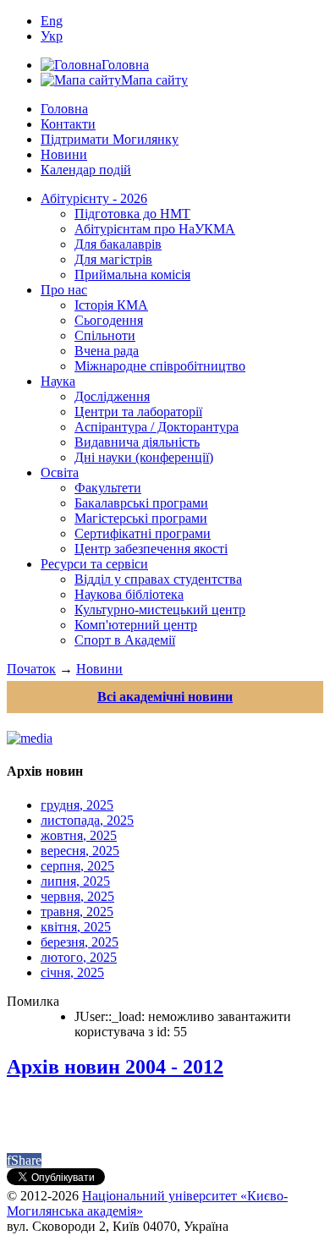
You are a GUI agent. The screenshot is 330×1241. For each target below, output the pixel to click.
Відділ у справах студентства (158, 579)
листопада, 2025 (87, 820)
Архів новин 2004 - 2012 (115, 1067)
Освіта (60, 472)
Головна (64, 109)
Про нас (64, 290)
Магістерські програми (140, 518)
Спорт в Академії (124, 640)
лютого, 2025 (79, 957)
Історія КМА (111, 305)
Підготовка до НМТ (132, 213)
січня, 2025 (72, 972)
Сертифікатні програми (142, 533)
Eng (52, 21)
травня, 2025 (77, 911)
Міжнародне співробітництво (159, 366)
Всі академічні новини (165, 696)
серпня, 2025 (77, 866)
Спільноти (104, 335)
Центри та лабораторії (138, 411)
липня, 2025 (75, 881)
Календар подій (86, 169)
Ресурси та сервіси (94, 564)
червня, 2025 (77, 896)
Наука (58, 381)
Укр (52, 36)
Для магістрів (113, 259)
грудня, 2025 (77, 805)
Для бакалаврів (118, 244)
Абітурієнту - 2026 (94, 198)
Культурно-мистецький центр (159, 609)
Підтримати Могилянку (110, 139)
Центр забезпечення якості (151, 548)
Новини (64, 154)
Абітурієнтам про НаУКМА (154, 229)
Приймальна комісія (132, 274)
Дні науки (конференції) (143, 457)
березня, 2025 (79, 942)
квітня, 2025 (76, 927)
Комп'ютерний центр (135, 625)
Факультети (107, 487)
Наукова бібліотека (129, 594)
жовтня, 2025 (79, 835)
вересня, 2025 (80, 850)
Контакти (68, 124)
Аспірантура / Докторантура (156, 427)
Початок (31, 669)
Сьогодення (108, 320)
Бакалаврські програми (141, 503)
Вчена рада (106, 350)
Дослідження (112, 396)
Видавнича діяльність (137, 442)
